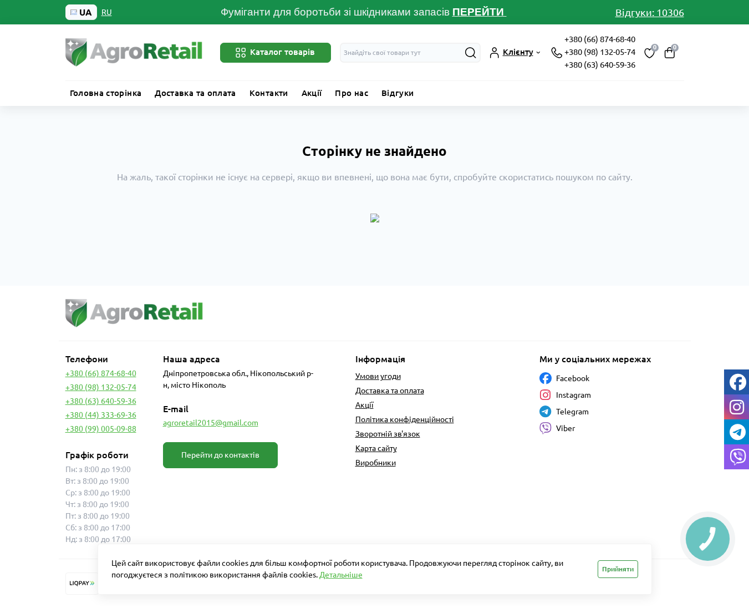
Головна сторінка (106, 93)
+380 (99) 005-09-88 (100, 428)
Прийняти (618, 568)
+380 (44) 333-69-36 (100, 415)
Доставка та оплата (195, 93)
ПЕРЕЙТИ (479, 12)
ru (106, 12)
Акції (312, 93)
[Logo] (134, 52)
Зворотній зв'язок (387, 433)
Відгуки (397, 93)
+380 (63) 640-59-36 (599, 64)
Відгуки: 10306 (649, 12)
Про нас (351, 93)
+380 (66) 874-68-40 (599, 39)
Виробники (375, 462)
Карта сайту (376, 448)
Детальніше (341, 574)
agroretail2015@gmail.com (210, 422)
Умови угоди (378, 376)
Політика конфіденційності (404, 419)
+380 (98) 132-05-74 (599, 52)
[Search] (470, 52)
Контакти (268, 93)
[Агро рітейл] (216, 313)
